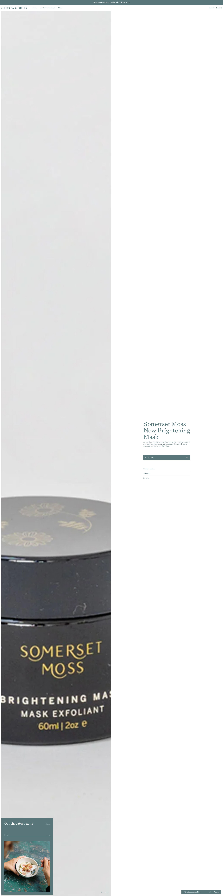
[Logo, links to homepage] (14, 8)
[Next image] (102, 892)
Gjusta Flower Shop (47, 8)
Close (47, 824)
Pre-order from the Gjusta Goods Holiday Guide (111, 2)
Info (210, 892)
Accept (216, 892)
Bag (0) (219, 8)
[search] (211, 8)
